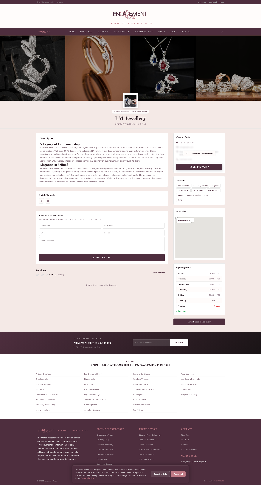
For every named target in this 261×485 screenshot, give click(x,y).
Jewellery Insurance (141, 405)
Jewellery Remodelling (45, 405)
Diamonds (103, 32)
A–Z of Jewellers (146, 459)
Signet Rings (138, 410)
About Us (185, 440)
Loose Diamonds (146, 444)
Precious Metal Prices (148, 440)
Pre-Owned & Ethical (93, 374)
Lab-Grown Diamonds (190, 379)
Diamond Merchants (44, 384)
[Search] (222, 32)
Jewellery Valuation (141, 379)
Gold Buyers (138, 394)
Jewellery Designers (93, 410)
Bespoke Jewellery (189, 394)
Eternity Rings (186, 389)
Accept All (178, 474)
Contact (187, 32)
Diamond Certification (142, 374)
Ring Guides (186, 435)
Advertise (202, 2)
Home (72, 32)
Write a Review (159, 272)
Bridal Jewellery (42, 379)
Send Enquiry (103, 257)
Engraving (40, 389)
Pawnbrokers (90, 384)
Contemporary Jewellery (143, 389)
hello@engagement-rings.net (193, 462)
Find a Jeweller (121, 32)
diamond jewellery (200, 186)
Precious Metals (139, 399)
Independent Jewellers (45, 399)
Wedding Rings (90, 405)
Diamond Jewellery (92, 389)
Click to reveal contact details (201, 153)
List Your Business (216, 2)
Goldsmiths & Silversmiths (47, 394)
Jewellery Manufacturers (95, 399)
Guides (161, 32)
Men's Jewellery (43, 410)
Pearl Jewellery (187, 374)
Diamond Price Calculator (150, 435)
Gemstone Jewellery (189, 384)
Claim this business (139, 112)
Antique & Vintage (43, 374)
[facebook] (47, 201)
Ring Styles (86, 32)
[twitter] (41, 201)
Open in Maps (184, 220)
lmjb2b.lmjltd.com (187, 142)
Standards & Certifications (150, 449)
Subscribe (179, 343)
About (173, 32)
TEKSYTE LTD (219, 481)
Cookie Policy (87, 478)
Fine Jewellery (90, 379)
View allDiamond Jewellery (199, 322)
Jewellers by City (143, 32)
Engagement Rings (92, 394)
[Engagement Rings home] (44, 32)
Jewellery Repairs (140, 384)
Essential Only (160, 474)
